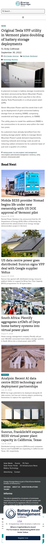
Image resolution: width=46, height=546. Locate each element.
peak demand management (20, 154)
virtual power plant (13, 157)
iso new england (18, 152)
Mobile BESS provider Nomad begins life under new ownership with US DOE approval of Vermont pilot (22, 206)
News (3, 26)
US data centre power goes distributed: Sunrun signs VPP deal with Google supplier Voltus (23, 266)
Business (15, 59)
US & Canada (7, 56)
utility (38, 154)
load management (31, 152)
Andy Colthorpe (11, 49)
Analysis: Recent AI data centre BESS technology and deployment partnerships (21, 382)
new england (5, 154)
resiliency (32, 154)
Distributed (33, 56)
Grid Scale (26, 56)
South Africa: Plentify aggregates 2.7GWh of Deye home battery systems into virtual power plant (20, 324)
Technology (7, 59)
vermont (4, 157)
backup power (8, 152)
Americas (16, 56)
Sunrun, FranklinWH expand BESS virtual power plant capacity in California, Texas (22, 436)
